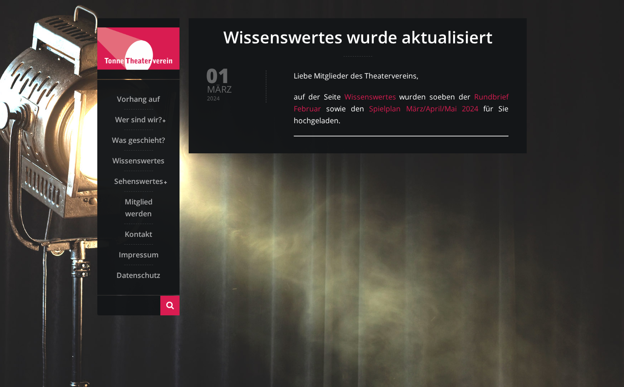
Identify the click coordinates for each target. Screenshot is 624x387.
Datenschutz (138, 275)
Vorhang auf (138, 99)
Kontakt (138, 234)
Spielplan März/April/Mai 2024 (423, 109)
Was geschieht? (138, 140)
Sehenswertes (138, 181)
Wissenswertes (138, 161)
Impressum (139, 255)
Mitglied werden (139, 208)
